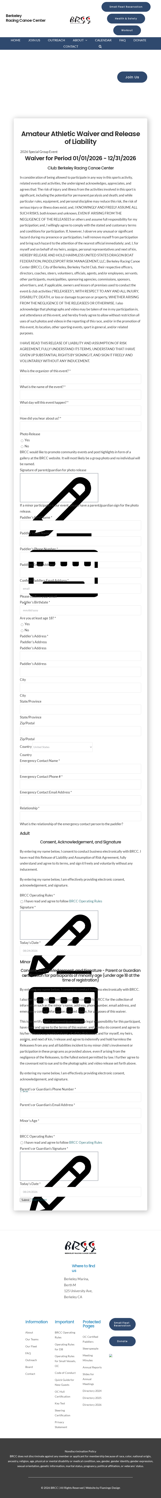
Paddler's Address (33, 648)
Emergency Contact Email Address (46, 792)
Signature (28, 907)
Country (26, 746)
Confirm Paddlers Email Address (44, 580)
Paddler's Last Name (36, 533)
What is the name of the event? (43, 387)
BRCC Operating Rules (85, 901)
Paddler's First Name (36, 517)
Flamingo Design (110, 1487)
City (23, 680)
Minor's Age (29, 1121)
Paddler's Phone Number (39, 549)
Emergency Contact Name (40, 761)
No (26, 446)
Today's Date (30, 943)
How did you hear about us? (40, 418)
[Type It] (63, 604)
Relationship (29, 808)
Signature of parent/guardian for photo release (53, 470)
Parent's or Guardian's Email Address (47, 1105)
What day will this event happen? (44, 402)
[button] (100, 46)
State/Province (30, 701)
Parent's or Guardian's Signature (44, 1148)
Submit (25, 1200)
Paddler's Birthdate (35, 602)
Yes (27, 440)
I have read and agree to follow (63, 901)
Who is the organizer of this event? (45, 371)
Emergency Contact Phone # (41, 776)
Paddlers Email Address (38, 565)
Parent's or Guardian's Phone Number (48, 1089)
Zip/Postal (27, 723)
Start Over (39, 1200)
